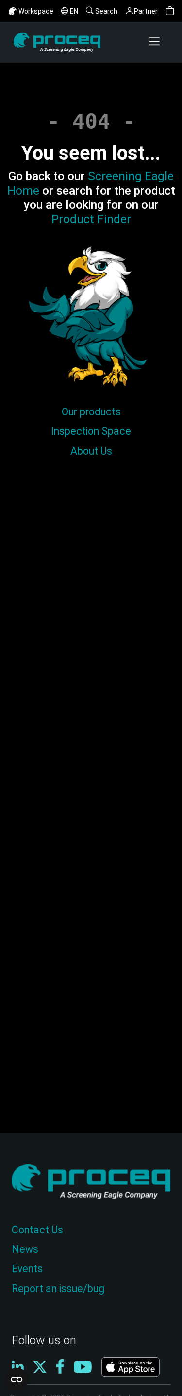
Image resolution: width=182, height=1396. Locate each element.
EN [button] (74, 11)
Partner (146, 11)
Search (106, 11)
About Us (91, 451)
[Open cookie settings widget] (16, 1379)
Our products (91, 412)
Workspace (35, 11)
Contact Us (37, 1230)
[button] (169, 11)
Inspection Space (91, 431)
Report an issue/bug (58, 1288)
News (25, 1249)
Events (27, 1269)
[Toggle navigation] (155, 42)
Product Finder (91, 219)
